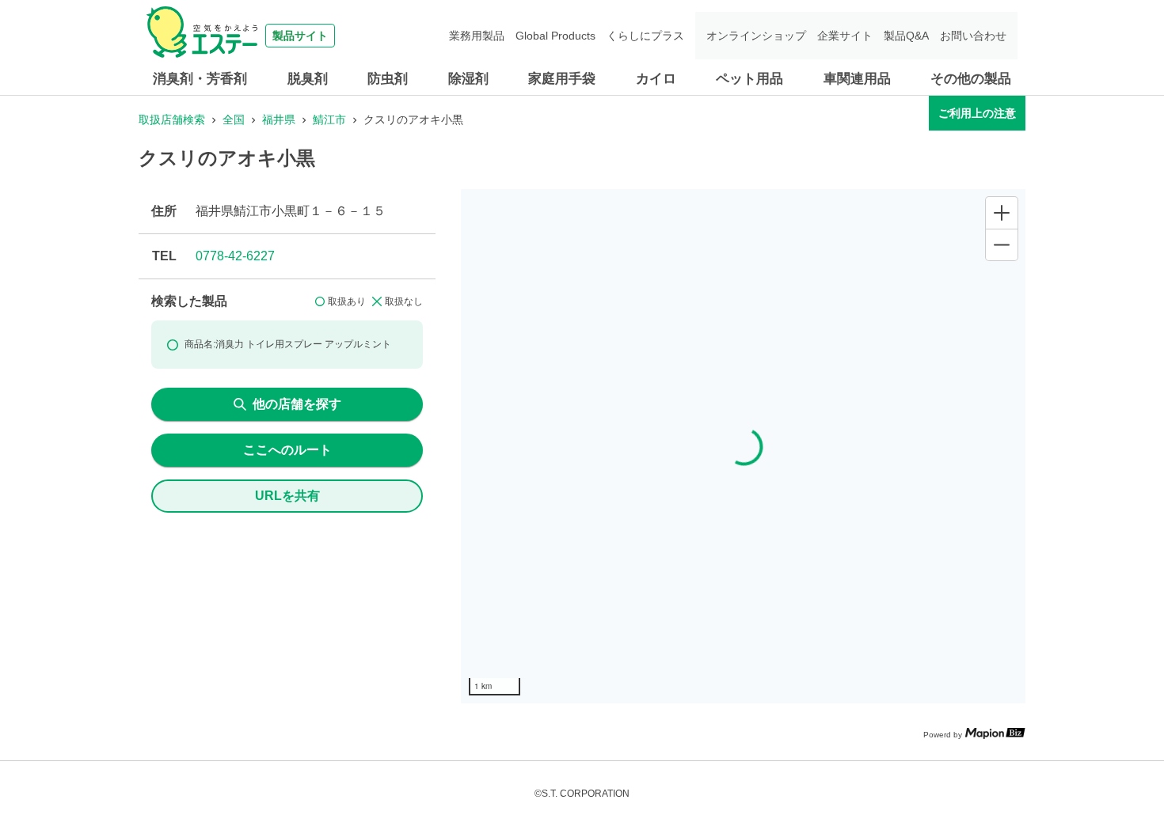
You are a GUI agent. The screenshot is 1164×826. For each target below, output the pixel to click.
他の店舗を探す (297, 404)
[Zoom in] (1002, 213)
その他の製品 (970, 78)
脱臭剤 (307, 78)
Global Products (555, 35)
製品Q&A (906, 35)
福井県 (278, 119)
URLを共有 (287, 495)
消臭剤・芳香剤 (200, 78)
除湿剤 (468, 78)
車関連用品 (857, 78)
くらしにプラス (645, 35)
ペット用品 (749, 78)
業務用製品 (476, 35)
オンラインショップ (756, 35)
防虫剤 (387, 78)
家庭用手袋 (561, 78)
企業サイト (845, 35)
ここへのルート (287, 450)
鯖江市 (329, 119)
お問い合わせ (973, 35)
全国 (234, 119)
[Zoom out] (1002, 244)
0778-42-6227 (235, 256)
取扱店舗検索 (172, 119)
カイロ (656, 78)
